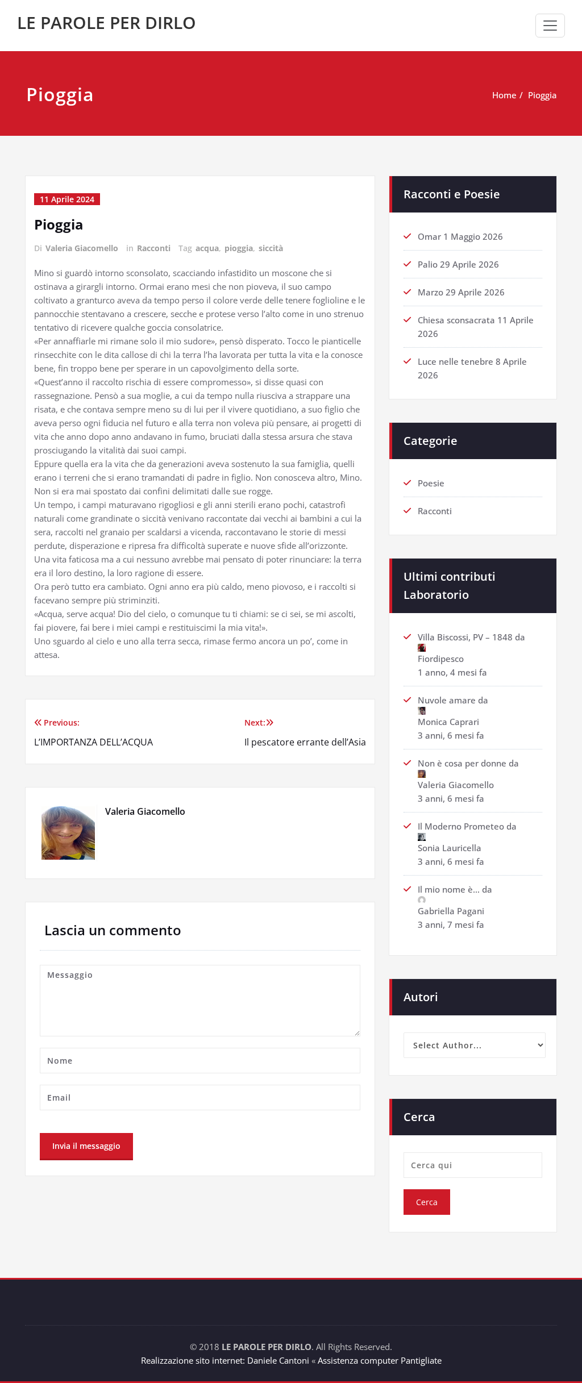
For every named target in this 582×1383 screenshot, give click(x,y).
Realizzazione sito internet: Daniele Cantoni (225, 1360)
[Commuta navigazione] (550, 26)
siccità (271, 248)
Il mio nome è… (449, 889)
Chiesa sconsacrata (456, 320)
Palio (428, 264)
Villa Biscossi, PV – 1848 (465, 637)
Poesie (431, 483)
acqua (207, 248)
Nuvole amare (447, 700)
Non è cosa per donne (462, 763)
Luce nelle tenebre (455, 361)
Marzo (430, 292)
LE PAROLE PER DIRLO (106, 22)
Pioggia (542, 95)
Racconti (154, 248)
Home (504, 95)
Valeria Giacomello (81, 248)
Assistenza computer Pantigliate (380, 1360)
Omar (429, 236)
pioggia (239, 248)
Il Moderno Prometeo (461, 826)
